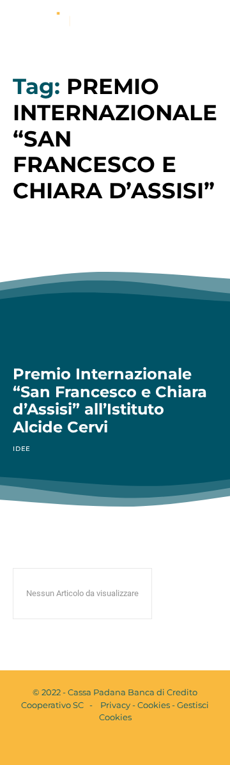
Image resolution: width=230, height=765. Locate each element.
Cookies (153, 705)
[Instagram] (126, 744)
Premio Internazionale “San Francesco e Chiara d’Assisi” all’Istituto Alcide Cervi (110, 400)
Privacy (115, 705)
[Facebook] (104, 744)
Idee (22, 449)
